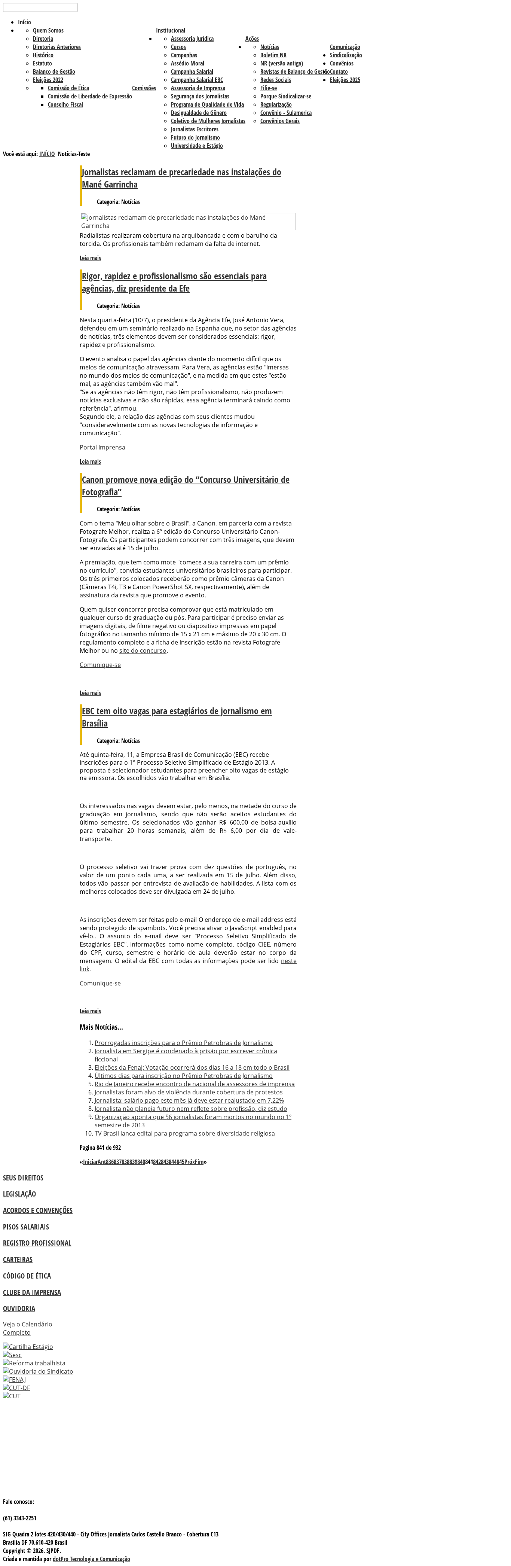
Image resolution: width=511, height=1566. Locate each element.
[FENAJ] (14, 1379)
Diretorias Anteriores (57, 47)
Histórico (43, 55)
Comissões (144, 88)
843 (165, 1162)
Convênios (342, 63)
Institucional (170, 30)
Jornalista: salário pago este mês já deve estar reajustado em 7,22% (189, 1100)
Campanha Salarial (192, 71)
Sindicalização (346, 55)
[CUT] (12, 1396)
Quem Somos (48, 30)
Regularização (276, 104)
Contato (339, 71)
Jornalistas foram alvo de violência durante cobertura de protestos (189, 1092)
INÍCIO (47, 154)
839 (133, 1162)
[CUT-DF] (16, 1388)
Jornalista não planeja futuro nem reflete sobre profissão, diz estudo (191, 1109)
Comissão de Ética (68, 88)
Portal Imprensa (102, 447)
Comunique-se (100, 665)
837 (118, 1162)
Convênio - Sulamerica (286, 113)
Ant (102, 1162)
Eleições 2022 (48, 80)
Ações (252, 38)
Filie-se (268, 88)
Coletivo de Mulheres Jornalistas (208, 121)
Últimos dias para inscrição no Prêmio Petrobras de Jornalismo (184, 1076)
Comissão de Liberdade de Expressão (90, 96)
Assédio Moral (187, 63)
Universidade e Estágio (197, 145)
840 (141, 1162)
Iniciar (90, 1162)
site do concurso (142, 650)
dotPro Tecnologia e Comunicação (91, 1559)
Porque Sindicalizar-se (285, 96)
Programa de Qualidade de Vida (207, 104)
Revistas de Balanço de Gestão (295, 71)
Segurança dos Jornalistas (200, 96)
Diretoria (43, 38)
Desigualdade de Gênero (199, 113)
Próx (189, 1162)
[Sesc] (12, 1355)
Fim (199, 1162)
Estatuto (42, 63)
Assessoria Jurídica (192, 38)
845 (180, 1162)
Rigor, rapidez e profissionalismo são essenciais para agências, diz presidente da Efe (174, 281)
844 (173, 1162)
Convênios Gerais (280, 121)
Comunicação (345, 47)
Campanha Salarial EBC (197, 80)
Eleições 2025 (345, 80)
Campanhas (184, 55)
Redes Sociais (275, 80)
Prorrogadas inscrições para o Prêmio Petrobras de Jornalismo (184, 1043)
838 (125, 1162)
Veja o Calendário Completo (27, 1328)
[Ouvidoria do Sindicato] (38, 1371)
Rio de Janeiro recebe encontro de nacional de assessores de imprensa (195, 1084)
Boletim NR (273, 55)
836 (110, 1162)
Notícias (269, 47)
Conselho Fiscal (65, 104)
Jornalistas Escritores (194, 129)
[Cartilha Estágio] (28, 1347)
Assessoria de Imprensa (198, 88)
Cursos (178, 47)
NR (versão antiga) (281, 63)
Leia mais (90, 258)
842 (157, 1162)
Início (24, 22)
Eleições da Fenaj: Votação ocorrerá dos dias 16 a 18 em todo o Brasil (192, 1067)
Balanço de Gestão (54, 71)
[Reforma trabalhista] (34, 1363)
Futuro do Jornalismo (195, 137)
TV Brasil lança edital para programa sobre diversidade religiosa (185, 1133)
